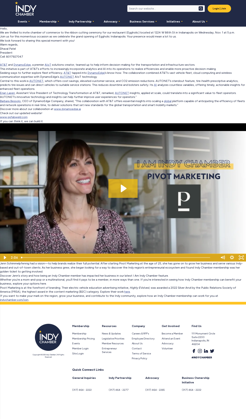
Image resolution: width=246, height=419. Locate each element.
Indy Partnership (80, 21)
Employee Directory (143, 338)
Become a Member (172, 333)
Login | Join (219, 8)
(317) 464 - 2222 (82, 389)
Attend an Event (171, 338)
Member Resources (113, 343)
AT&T (3, 64)
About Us (198, 21)
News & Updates (111, 333)
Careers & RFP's (140, 333)
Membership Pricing (83, 338)
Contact (137, 348)
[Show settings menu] (232, 258)
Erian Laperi (7, 93)
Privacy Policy (139, 358)
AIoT (48, 64)
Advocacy (110, 21)
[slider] (119, 258)
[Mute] (222, 258)
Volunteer (167, 348)
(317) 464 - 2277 (119, 389)
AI (155, 85)
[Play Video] (4, 258)
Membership (48, 21)
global (167, 101)
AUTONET (67, 76)
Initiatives (173, 21)
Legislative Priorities (113, 338)
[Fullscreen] (241, 258)
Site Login (78, 353)
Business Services (142, 21)
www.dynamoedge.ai (67, 109)
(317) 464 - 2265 (155, 389)
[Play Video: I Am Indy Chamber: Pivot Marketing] (123, 188)
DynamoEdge (22, 64)
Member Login (80, 348)
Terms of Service (141, 353)
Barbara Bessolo (10, 101)
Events (22, 21)
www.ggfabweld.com (14, 117)
